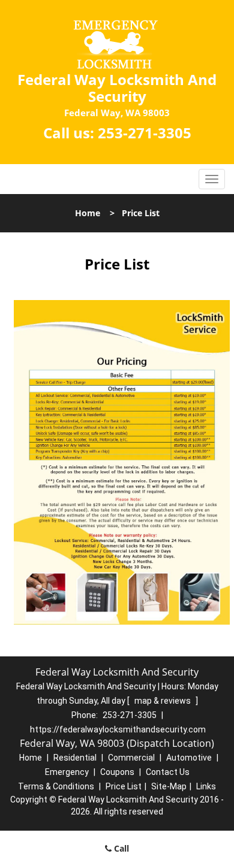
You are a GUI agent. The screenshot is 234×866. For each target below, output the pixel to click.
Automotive (189, 757)
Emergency (67, 772)
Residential (75, 757)
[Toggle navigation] (212, 179)
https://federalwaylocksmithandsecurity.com (118, 729)
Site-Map (169, 786)
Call (120, 848)
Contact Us (168, 772)
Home (87, 213)
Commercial (131, 757)
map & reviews (163, 700)
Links (206, 786)
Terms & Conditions (56, 786)
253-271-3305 (144, 133)
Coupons (117, 772)
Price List (124, 786)
